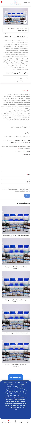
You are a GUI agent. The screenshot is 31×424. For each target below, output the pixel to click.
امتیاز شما (26, 151)
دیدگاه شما (26, 155)
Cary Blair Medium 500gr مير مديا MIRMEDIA (16, 333)
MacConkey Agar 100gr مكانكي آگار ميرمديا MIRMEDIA (16, 365)
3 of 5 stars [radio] (18, 151)
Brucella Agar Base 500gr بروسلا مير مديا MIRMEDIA (16, 268)
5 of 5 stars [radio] (15, 151)
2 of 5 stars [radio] (19, 151)
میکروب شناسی (19, 28)
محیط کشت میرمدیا (22, 30)
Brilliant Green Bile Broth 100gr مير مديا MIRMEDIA (16, 235)
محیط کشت (11, 28)
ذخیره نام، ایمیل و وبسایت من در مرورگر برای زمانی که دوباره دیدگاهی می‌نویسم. (16, 190)
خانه (26, 28)
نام (28, 175)
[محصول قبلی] (7, 33)
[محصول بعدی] (4, 33)
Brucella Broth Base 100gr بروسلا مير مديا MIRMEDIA (16, 301)
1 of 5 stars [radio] (21, 151)
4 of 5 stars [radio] (17, 151)
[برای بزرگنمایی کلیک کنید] (25, 22)
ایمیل (28, 182)
